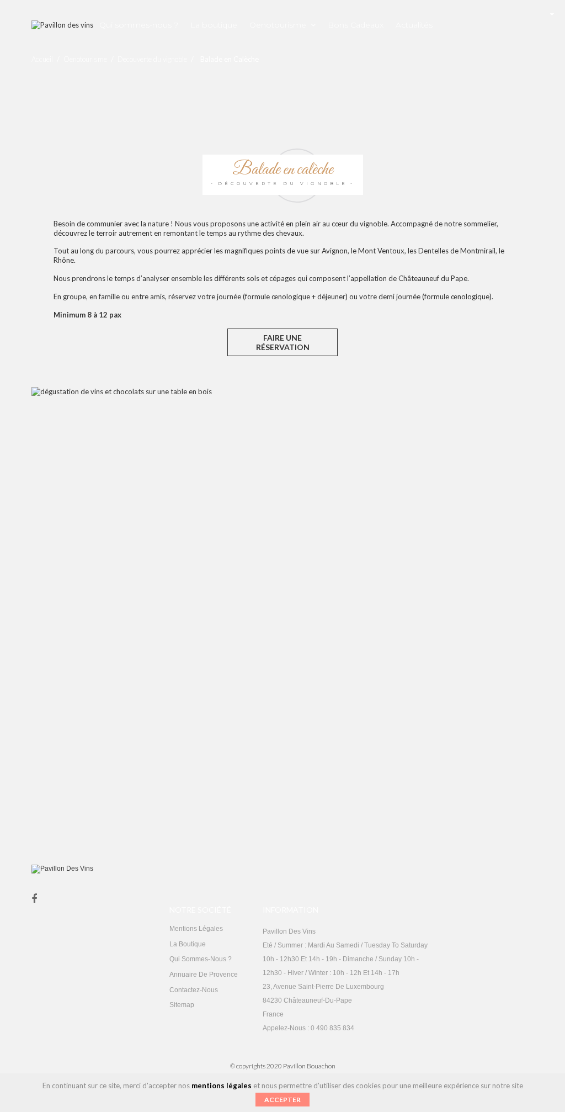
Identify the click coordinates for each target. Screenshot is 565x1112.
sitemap (181, 1005)
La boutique (187, 944)
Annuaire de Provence (203, 974)
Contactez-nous (193, 990)
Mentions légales (196, 929)
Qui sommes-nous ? (200, 959)
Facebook (34, 899)
